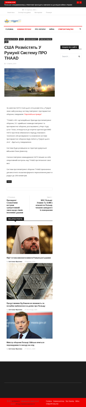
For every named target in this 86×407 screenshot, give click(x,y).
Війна (51, 29)
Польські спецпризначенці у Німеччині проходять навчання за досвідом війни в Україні (38, 5)
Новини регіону (24, 29)
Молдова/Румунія (11, 39)
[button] (78, 2)
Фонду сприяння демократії (25, 404)
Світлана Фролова (15, 261)
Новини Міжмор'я (31, 39)
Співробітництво (65, 29)
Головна (9, 29)
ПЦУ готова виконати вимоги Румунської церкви (29, 258)
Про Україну (40, 29)
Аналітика (10, 12)
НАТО (21, 39)
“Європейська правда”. (33, 114)
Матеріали (38, 12)
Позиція (49, 12)
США (6, 42)
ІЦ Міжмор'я (16, 401)
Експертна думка (24, 12)
